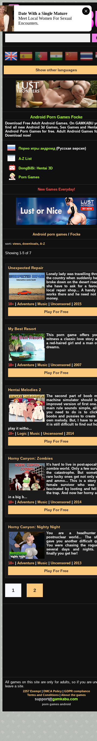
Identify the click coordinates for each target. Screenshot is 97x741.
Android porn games (50, 234)
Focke (75, 234)
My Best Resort (22, 329)
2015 (77, 304)
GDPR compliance (77, 691)
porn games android (56, 704)
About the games (73, 695)
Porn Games (29, 177)
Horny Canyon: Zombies (30, 458)
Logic (22, 433)
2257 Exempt (32, 691)
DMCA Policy (52, 691)
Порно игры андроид (37, 148)
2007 (77, 365)
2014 (70, 433)
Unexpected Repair (25, 268)
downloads (30, 243)
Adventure (25, 304)
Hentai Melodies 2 (24, 390)
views (17, 243)
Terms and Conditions (43, 695)
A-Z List (25, 159)
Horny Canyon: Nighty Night (34, 527)
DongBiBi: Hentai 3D (36, 168)
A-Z (42, 243)
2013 (77, 563)
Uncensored (61, 304)
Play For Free (56, 312)
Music (42, 304)
